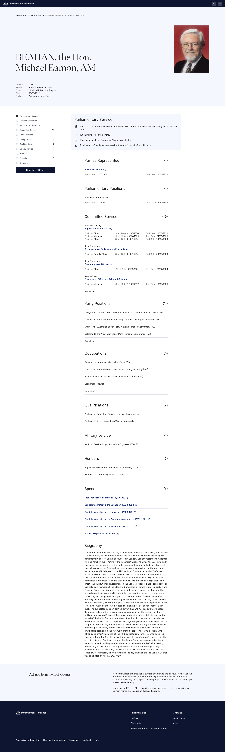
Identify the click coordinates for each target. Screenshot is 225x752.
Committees (179, 718)
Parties (134, 718)
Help (97, 740)
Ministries (177, 712)
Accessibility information (28, 740)
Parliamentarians (139, 712)
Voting (176, 723)
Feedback (86, 740)
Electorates (136, 723)
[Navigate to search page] (214, 4)
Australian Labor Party (96, 169)
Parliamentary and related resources (149, 728)
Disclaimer (74, 740)
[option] (35, 116)
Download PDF (33, 170)
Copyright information (54, 740)
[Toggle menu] (220, 4)
